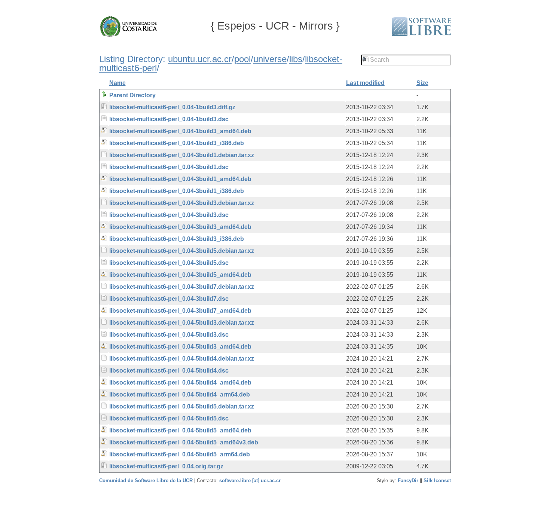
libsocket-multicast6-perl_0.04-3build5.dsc (169, 263)
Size (422, 83)
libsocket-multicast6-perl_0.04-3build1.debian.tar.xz (181, 155)
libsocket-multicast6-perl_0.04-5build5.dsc (169, 418)
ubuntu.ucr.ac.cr (200, 59)
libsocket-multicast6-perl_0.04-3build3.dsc (169, 215)
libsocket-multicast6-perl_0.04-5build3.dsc (169, 334)
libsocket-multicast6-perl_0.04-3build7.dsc (169, 299)
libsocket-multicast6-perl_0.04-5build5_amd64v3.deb (183, 442)
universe (270, 59)
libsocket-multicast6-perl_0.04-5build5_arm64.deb (179, 454)
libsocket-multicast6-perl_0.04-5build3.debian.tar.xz (181, 322)
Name (117, 83)
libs (295, 59)
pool (242, 59)
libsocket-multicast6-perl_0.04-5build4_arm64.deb (179, 394)
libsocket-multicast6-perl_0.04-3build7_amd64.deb (180, 310)
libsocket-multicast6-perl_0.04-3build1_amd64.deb (180, 179)
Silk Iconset (437, 480)
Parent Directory (132, 95)
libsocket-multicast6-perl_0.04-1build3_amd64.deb (180, 131)
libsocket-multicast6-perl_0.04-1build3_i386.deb (176, 143)
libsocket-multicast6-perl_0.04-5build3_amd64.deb (180, 346)
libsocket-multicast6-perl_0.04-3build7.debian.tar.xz (181, 287)
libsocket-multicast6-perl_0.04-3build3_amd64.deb (180, 227)
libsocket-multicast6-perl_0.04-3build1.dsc (169, 167)
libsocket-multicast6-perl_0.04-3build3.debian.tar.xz (181, 203)
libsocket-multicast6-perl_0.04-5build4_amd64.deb (180, 382)
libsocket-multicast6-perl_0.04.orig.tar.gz (166, 466)
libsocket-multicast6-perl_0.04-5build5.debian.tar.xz (181, 406)
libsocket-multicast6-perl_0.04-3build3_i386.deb (176, 239)
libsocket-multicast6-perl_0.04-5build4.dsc (169, 370)
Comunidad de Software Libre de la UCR (146, 480)
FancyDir (408, 480)
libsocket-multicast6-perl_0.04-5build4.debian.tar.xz (181, 358)
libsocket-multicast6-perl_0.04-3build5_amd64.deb (180, 275)
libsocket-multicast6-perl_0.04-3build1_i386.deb (176, 191)
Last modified (365, 83)
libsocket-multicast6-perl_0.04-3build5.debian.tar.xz (181, 251)
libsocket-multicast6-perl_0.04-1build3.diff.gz (172, 107)
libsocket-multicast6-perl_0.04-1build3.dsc (169, 119)
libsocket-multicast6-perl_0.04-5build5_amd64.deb (180, 430)
